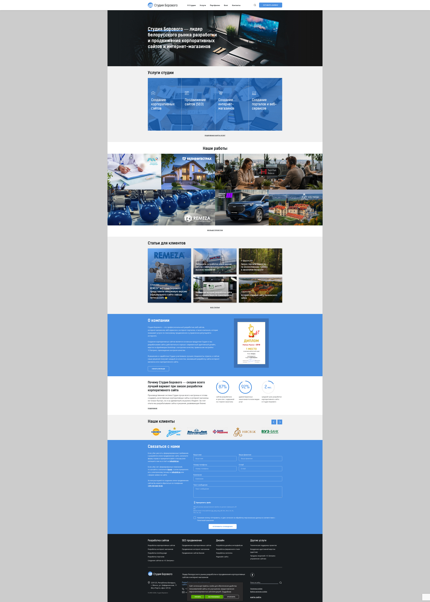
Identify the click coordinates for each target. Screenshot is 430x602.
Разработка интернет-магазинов (160, 549)
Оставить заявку (270, 5)
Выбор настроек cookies (258, 592)
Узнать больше (158, 369)
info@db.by (174, 461)
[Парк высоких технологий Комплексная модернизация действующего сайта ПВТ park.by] (269, 172)
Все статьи (215, 307)
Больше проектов (215, 230)
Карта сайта (255, 597)
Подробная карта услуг (215, 135)
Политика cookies (256, 589)
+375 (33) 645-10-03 (155, 486)
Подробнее (152, 408)
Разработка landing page (157, 553)
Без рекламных (214, 597)
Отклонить (231, 597)
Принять (198, 597)
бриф (170, 469)
